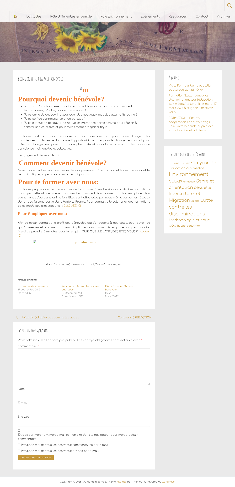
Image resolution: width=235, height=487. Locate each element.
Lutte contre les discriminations (191, 207)
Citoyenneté (203, 163)
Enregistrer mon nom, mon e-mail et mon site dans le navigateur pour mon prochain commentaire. (78, 436)
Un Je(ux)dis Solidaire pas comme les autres (46, 317)
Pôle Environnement (116, 16)
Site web (24, 416)
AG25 (187, 163)
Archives (224, 16)
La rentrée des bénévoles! (34, 286)
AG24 (182, 163)
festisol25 (175, 181)
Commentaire (28, 346)
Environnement (189, 174)
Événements (150, 16)
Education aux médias (187, 168)
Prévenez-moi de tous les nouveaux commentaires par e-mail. (65, 444)
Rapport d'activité (188, 225)
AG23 (176, 163)
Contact (202, 16)
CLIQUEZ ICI (72, 205)
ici (89, 174)
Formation (189, 182)
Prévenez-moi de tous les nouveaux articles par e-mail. (60, 450)
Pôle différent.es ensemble (71, 16)
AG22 (171, 163)
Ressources (178, 16)
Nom (22, 389)
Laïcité (195, 200)
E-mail (23, 402)
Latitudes (33, 16)
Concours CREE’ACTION (136, 317)
